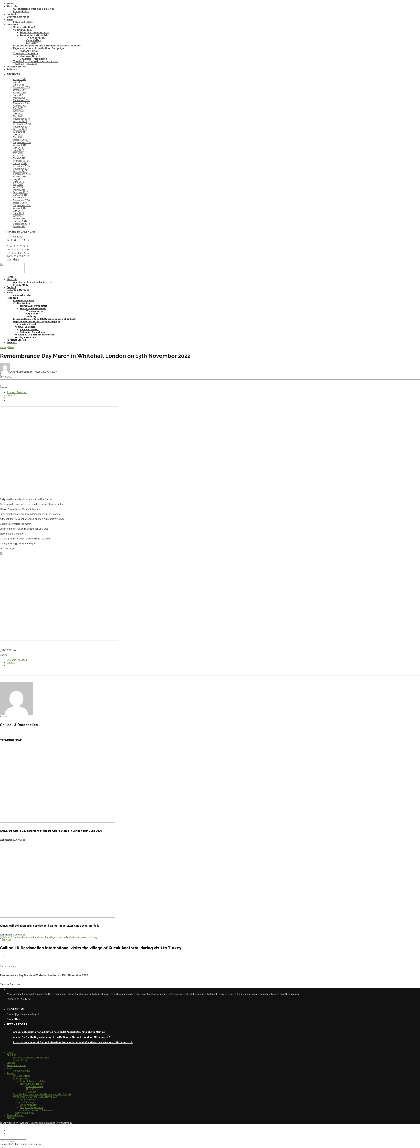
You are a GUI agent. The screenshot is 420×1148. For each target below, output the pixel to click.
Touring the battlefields (34, 35)
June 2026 (18, 84)
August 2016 (19, 145)
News (10, 19)
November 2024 (21, 103)
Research (12, 24)
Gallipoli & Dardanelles (21, 371)
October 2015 (20, 171)
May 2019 (18, 116)
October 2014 (20, 203)
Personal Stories (22, 22)
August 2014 (19, 208)
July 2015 (18, 179)
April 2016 (18, 155)
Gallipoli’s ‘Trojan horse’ (34, 58)
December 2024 (21, 100)
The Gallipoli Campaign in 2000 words (35, 61)
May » (16, 259)
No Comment (14, 984)
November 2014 (21, 200)
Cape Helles (33, 40)
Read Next (5, 940)
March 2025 (19, 98)
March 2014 (19, 218)
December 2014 (21, 197)
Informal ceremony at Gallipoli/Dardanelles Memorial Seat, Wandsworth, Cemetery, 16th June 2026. (73, 1042)
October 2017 (20, 129)
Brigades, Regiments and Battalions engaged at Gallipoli (47, 45)
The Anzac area (35, 37)
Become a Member (18, 16)
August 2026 (19, 79)
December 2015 (21, 166)
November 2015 (21, 168)
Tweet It (11, 395)
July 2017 (18, 134)
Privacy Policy (21, 11)
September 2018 (22, 124)
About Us (12, 6)
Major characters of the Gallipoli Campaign (38, 48)
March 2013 (19, 226)
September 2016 (22, 142)
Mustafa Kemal (29, 51)
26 (15, 256)
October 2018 (20, 121)
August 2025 (19, 92)
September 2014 (22, 205)
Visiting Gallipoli (22, 30)
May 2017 (18, 137)
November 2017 (21, 126)
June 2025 (18, 95)
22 (24, 253)
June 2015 (18, 182)
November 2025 (21, 87)
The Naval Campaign (25, 53)
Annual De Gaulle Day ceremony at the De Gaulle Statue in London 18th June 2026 (51, 830)
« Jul (9, 259)
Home (10, 3)
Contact (11, 14)
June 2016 (18, 150)
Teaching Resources (25, 64)
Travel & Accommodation (34, 32)
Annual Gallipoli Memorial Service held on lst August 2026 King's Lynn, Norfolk (49, 925)
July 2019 (18, 113)
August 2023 (19, 105)
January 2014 (20, 221)
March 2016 (19, 158)
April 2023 (18, 111)
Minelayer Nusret (30, 56)
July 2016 (18, 147)
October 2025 (20, 90)
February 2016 (20, 161)
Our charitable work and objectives (33, 9)
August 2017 (19, 132)
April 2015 (18, 187)
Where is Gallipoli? (24, 27)
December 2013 (21, 224)
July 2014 (18, 210)
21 (21, 253)
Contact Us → (14, 1019)
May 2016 (18, 153)
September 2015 (22, 174)
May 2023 (18, 108)
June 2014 (18, 213)
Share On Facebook (17, 392)
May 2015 (18, 184)
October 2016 (20, 140)
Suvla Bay (32, 43)
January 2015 (20, 195)
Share (3, 984)
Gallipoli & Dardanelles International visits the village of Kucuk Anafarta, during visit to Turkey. (91, 947)
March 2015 (19, 189)
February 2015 (20, 192)
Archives (12, 69)
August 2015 (19, 176)
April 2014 (18, 216)
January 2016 (20, 163)
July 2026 (18, 82)
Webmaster (6, 839)
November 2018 (21, 119)
